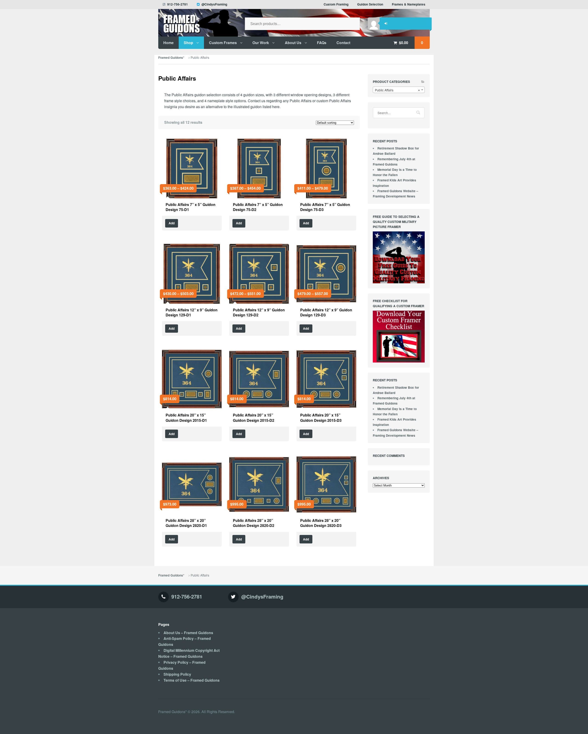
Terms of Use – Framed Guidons (192, 680)
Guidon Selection (370, 4)
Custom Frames (223, 42)
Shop (188, 42)
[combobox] (399, 90)
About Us (293, 42)
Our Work (260, 42)
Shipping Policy (177, 674)
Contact (343, 42)
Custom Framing (336, 4)
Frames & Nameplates (408, 4)
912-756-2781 (177, 4)
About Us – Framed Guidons (188, 632)
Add (172, 223)
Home (168, 42)
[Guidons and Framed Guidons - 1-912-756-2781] (197, 25)
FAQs (321, 42)
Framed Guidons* (171, 57)
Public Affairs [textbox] (397, 90)
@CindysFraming (214, 4)
